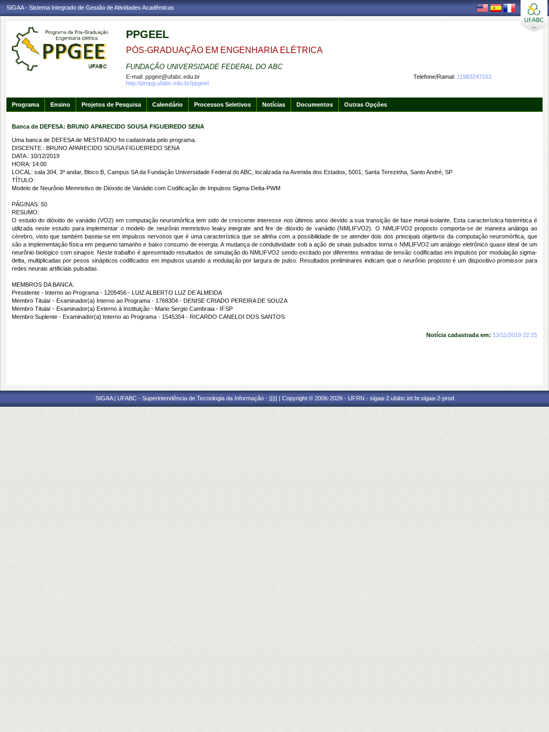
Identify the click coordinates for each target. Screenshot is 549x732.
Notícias (273, 104)
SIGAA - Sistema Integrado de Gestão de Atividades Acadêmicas (90, 7)
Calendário (167, 104)
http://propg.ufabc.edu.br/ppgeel (167, 83)
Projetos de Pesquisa (111, 104)
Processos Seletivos (222, 104)
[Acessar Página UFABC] (534, 16)
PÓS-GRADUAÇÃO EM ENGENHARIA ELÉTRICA (224, 50)
